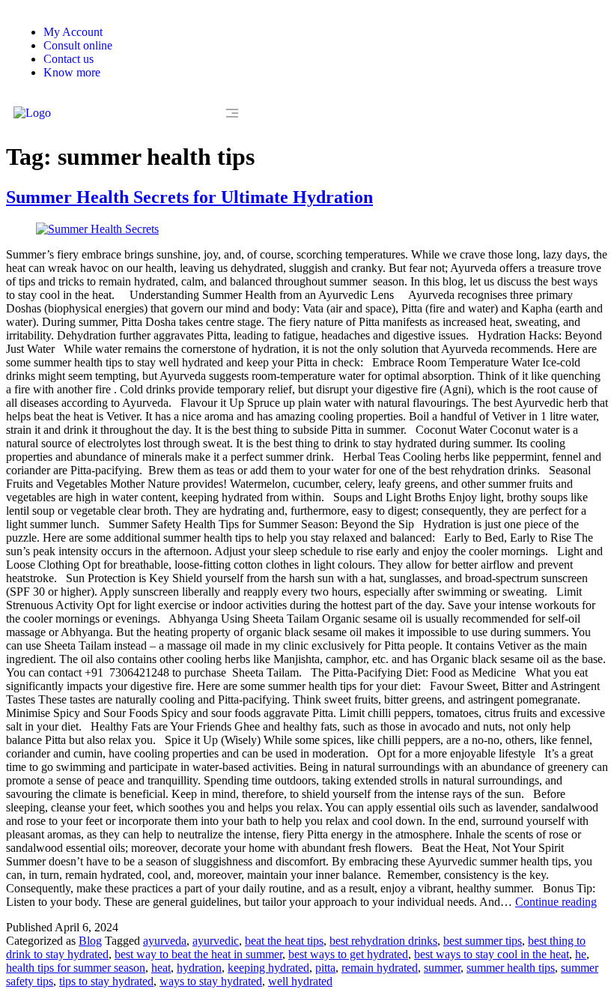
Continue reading (556, 901)
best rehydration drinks (383, 940)
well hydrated (300, 981)
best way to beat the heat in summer (198, 954)
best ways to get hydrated (348, 954)
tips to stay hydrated (106, 981)
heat (161, 967)
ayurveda (164, 940)
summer (442, 967)
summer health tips (510, 967)
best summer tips (482, 940)
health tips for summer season (75, 967)
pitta (325, 967)
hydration (199, 967)
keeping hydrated (268, 967)
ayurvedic (215, 940)
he (580, 954)
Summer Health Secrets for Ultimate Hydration (189, 197)
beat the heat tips (284, 940)
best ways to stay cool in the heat (491, 954)
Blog (90, 940)
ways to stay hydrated (210, 981)
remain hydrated (379, 967)
